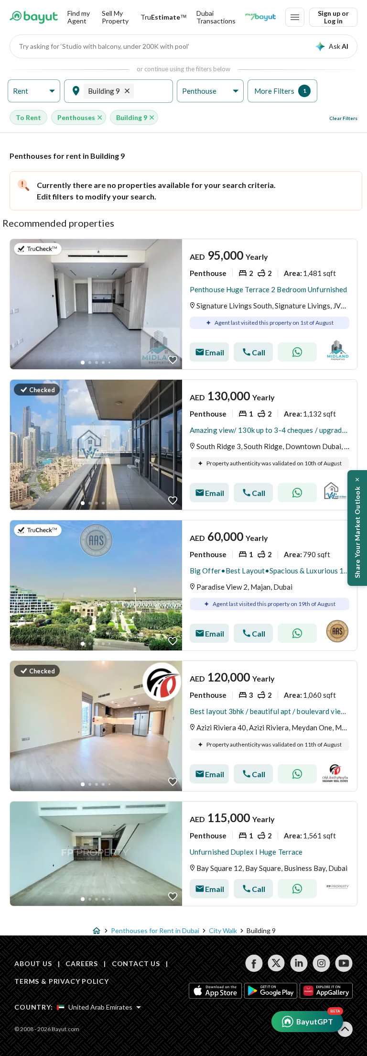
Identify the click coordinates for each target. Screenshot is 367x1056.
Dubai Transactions (216, 17)
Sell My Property (115, 17)
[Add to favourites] (172, 359)
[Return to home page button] (34, 17)
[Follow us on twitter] (276, 963)
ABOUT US (33, 963)
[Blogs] (260, 17)
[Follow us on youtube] (344, 963)
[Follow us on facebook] (254, 963)
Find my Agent (78, 17)
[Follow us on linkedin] (299, 963)
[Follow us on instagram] (321, 963)
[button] (34, 91)
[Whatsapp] (297, 352)
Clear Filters (343, 118)
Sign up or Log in (333, 17)
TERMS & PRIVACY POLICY (61, 981)
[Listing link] (183, 304)
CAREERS (81, 963)
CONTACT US (136, 963)
